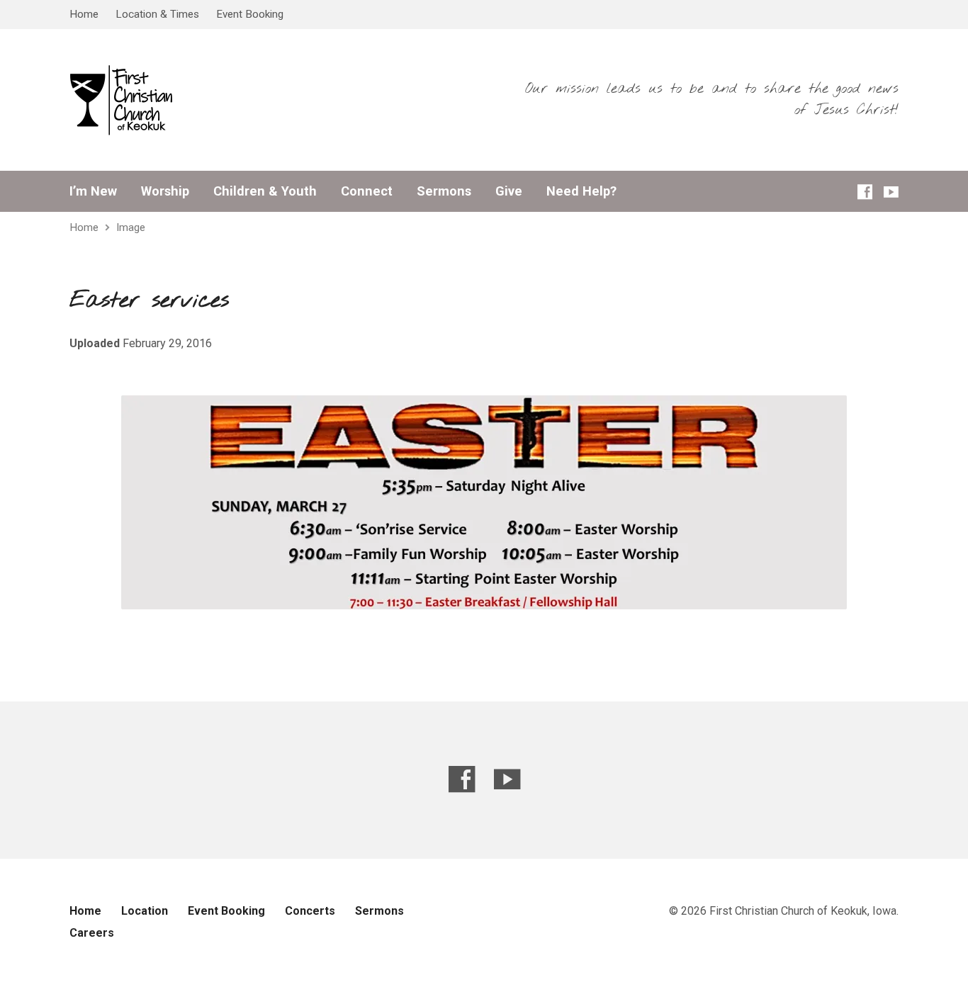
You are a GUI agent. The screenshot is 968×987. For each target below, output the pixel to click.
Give (508, 191)
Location (144, 911)
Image (130, 227)
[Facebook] (864, 191)
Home (84, 14)
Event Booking (249, 14)
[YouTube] (891, 191)
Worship (165, 191)
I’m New (93, 191)
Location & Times (157, 14)
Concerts (310, 911)
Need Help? (581, 191)
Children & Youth (265, 191)
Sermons (444, 191)
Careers (91, 933)
